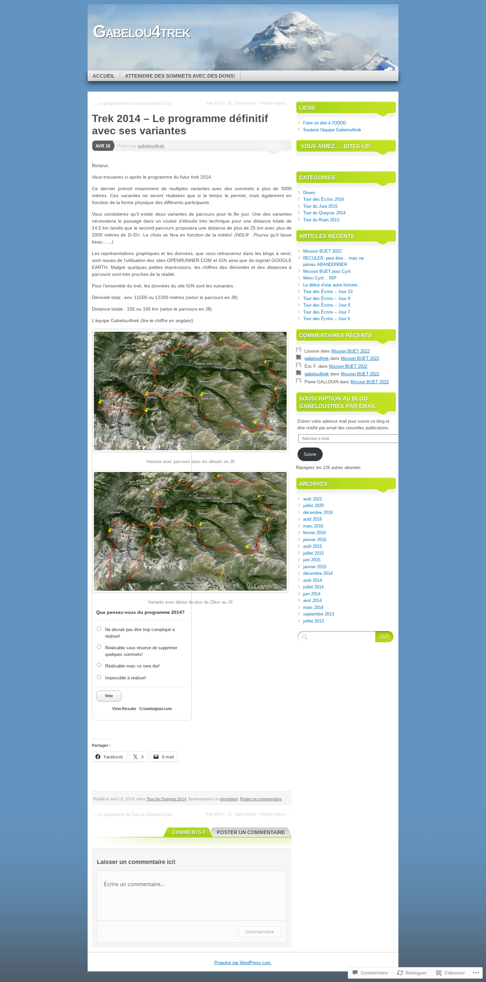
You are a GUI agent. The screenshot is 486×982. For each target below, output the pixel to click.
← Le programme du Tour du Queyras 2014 (133, 103)
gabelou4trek (151, 146)
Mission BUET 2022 (322, 251)
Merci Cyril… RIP (320, 278)
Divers (309, 192)
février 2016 (314, 532)
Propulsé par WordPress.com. (243, 962)
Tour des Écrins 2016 (323, 199)
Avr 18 (103, 146)
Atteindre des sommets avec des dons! (180, 76)
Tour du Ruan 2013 (321, 219)
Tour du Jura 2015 (320, 206)
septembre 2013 (318, 614)
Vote (109, 696)
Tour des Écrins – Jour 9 (326, 298)
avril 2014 (312, 600)
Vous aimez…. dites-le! (336, 146)
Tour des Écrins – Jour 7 (326, 312)
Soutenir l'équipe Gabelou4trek (332, 129)
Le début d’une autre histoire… (332, 284)
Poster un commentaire (261, 799)
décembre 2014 (318, 573)
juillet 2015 (313, 553)
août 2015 (312, 546)
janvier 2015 (314, 566)
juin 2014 (311, 593)
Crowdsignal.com (155, 708)
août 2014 (312, 580)
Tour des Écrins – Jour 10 (328, 291)
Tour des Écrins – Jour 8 (326, 305)
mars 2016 (313, 526)
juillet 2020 (313, 505)
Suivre (310, 454)
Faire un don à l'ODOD (324, 122)
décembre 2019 (318, 512)
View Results (124, 708)
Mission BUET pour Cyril (326, 271)
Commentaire (259, 931)
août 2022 (312, 498)
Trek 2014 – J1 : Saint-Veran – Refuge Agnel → (247, 103)
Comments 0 (189, 832)
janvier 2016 (314, 539)
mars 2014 (313, 607)
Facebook (384, 68)
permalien (229, 799)
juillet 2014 (313, 586)
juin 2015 (311, 559)
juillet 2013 (313, 621)
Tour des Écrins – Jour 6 (326, 318)
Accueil (104, 76)
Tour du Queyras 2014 (166, 799)
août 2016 (312, 519)
